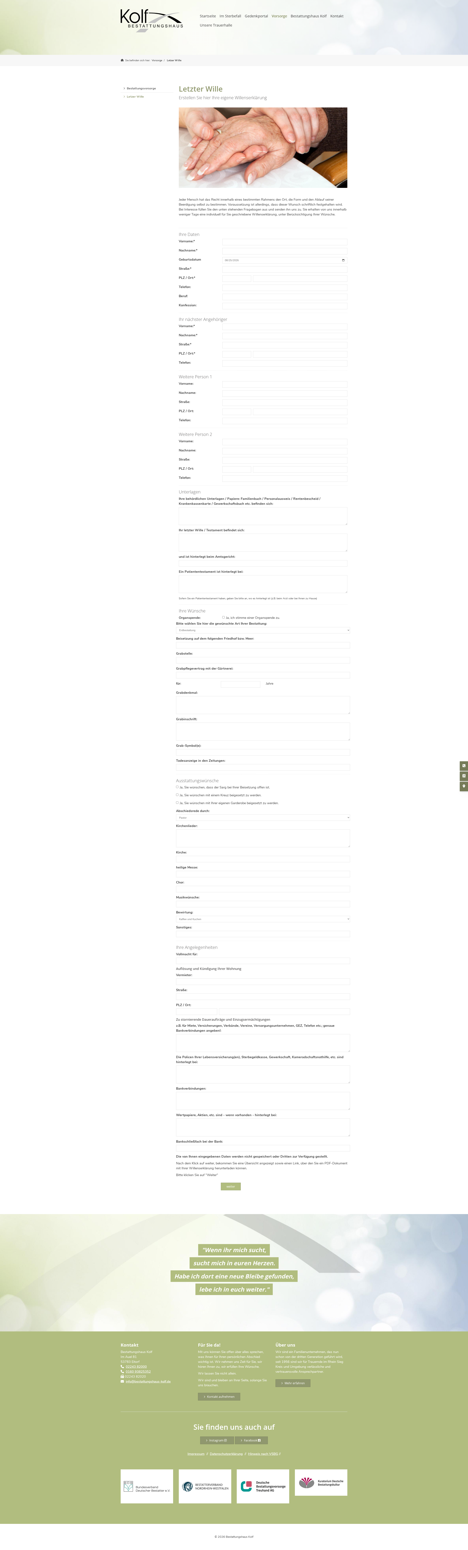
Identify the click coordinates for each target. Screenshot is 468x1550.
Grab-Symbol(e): (188, 745)
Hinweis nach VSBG (263, 1454)
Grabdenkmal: (187, 692)
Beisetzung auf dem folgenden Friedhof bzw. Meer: (215, 638)
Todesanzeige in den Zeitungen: (200, 760)
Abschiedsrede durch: (193, 811)
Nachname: (188, 250)
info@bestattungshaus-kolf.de (148, 1381)
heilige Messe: (187, 867)
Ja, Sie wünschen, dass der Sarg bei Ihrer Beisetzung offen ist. (225, 787)
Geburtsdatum (190, 259)
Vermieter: (184, 975)
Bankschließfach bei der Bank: (199, 1141)
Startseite (208, 16)
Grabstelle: (184, 653)
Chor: (180, 882)
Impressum (196, 1454)
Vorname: (187, 241)
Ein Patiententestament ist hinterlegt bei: (211, 571)
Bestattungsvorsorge (141, 88)
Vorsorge (279, 16)
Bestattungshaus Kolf (309, 16)
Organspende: (190, 618)
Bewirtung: (184, 912)
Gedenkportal (256, 16)
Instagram (216, 1440)
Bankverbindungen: (191, 1088)
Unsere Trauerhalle (216, 25)
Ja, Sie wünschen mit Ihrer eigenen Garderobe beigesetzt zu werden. (229, 803)
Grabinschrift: (186, 719)
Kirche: (181, 852)
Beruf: (183, 296)
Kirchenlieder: (186, 826)
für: (178, 683)
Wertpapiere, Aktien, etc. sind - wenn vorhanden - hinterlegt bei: (226, 1115)
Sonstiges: (184, 927)
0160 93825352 (138, 1371)
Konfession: (188, 305)
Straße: (185, 268)
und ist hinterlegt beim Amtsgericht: (207, 556)
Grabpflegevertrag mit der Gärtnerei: (204, 668)
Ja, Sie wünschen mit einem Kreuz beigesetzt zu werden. (220, 795)
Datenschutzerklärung (226, 1454)
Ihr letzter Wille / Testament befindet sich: (211, 530)
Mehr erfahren (295, 1383)
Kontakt (337, 16)
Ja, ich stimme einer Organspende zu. (253, 618)
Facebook (251, 1440)
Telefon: (185, 287)
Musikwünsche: (187, 897)
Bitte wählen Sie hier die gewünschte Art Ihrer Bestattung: (221, 623)
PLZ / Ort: (187, 278)
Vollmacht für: (186, 954)
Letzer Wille (174, 60)
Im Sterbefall (230, 16)
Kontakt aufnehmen (221, 1397)
